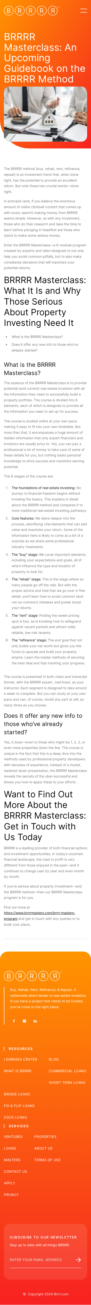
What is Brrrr (17, 1071)
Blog (53, 1059)
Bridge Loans (17, 1094)
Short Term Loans (67, 1083)
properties (45, 1137)
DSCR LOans (15, 1117)
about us (43, 1148)
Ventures (13, 1137)
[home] (32, 10)
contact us (15, 1171)
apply (9, 1183)
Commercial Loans (67, 1071)
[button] (83, 10)
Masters (12, 1160)
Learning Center (20, 1059)
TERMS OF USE (47, 1160)
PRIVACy (11, 1195)
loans (10, 1148)
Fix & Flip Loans (19, 1106)
